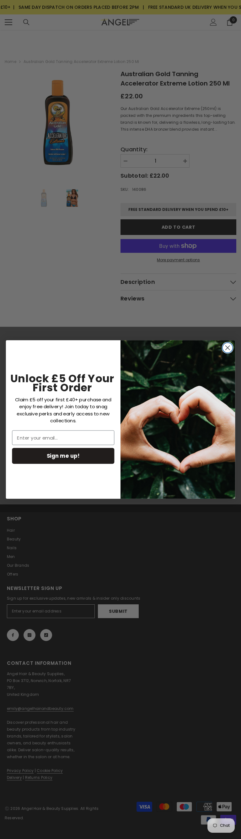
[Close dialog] (227, 348)
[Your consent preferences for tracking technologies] (235, 629)
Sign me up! (63, 455)
